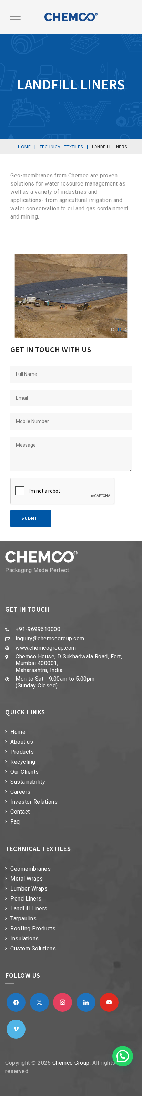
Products (22, 752)
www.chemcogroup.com (46, 648)
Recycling (23, 762)
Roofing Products (32, 928)
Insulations (24, 938)
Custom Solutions (33, 948)
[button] (122, 1056)
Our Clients (24, 772)
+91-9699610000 (38, 629)
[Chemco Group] (71, 17)
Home (18, 732)
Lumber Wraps (29, 888)
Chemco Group (71, 1063)
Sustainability (27, 782)
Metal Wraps (26, 878)
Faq (15, 821)
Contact (20, 811)
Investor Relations (34, 801)
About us (21, 742)
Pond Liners (26, 898)
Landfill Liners (29, 908)
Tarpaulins (23, 918)
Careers (20, 792)
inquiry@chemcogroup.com (50, 638)
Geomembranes (30, 868)
